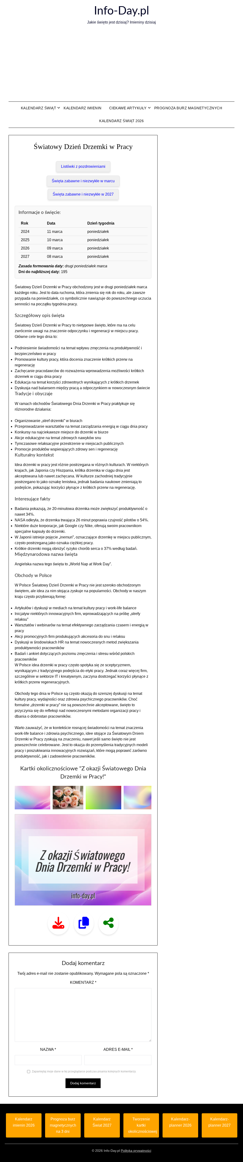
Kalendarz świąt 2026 (121, 121)
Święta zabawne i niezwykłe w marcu (83, 181)
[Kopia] (84, 923)
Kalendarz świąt (38, 108)
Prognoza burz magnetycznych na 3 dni (63, 1125)
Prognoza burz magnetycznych (188, 108)
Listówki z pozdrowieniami (83, 166)
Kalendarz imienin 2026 (24, 1122)
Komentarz (83, 982)
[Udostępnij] (108, 923)
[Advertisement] (121, 63)
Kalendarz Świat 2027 (102, 1122)
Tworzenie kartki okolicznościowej (142, 1125)
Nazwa (48, 1049)
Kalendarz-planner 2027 (219, 1122)
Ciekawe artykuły (128, 108)
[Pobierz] (58, 923)
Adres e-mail (118, 1049)
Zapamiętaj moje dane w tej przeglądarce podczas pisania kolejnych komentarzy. (84, 1071)
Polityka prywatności (136, 1150)
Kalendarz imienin (83, 108)
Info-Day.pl (121, 11)
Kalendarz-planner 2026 (180, 1122)
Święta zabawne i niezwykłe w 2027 (83, 194)
